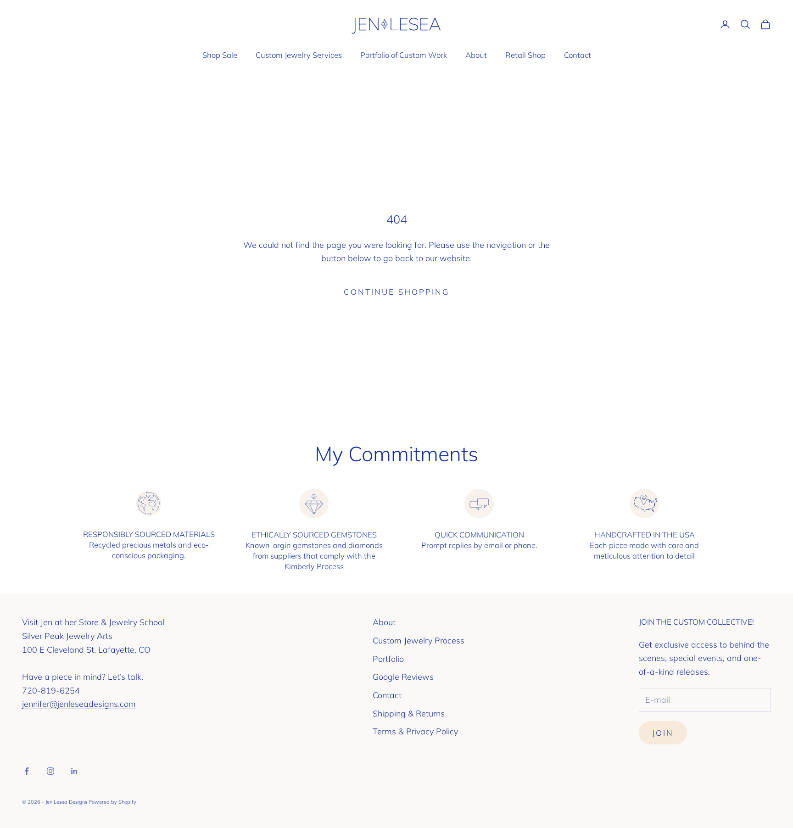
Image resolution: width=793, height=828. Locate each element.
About (476, 55)
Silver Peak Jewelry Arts (67, 636)
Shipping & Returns (409, 713)
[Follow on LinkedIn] (74, 771)
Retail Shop (525, 55)
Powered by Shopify (112, 802)
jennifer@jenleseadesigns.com (79, 704)
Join (663, 733)
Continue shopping (396, 292)
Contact (577, 55)
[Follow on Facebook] (26, 771)
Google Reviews (403, 676)
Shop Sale (219, 55)
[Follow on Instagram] (50, 771)
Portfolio (388, 659)
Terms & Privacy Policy (415, 731)
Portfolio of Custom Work (403, 55)
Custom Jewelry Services (299, 55)
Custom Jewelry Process (418, 640)
